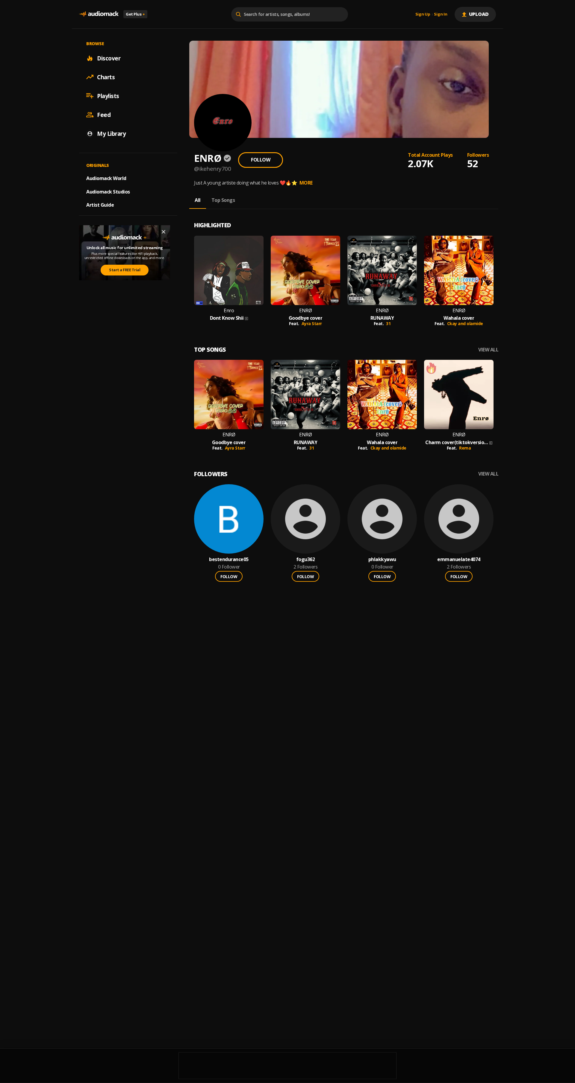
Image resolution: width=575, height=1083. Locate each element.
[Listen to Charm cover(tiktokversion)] (459, 394)
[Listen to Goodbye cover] (305, 270)
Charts (106, 77)
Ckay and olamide (465, 323)
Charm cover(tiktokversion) (456, 442)
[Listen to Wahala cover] (459, 270)
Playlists (108, 96)
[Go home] (99, 14)
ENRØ (305, 310)
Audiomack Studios (108, 191)
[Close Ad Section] (164, 232)
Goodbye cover (306, 318)
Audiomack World (106, 178)
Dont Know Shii (227, 318)
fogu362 (305, 559)
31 (388, 323)
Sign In (440, 14)
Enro (229, 310)
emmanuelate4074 (458, 559)
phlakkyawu (382, 559)
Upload (479, 14)
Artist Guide (100, 205)
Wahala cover (459, 318)
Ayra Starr (312, 323)
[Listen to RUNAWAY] (382, 270)
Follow (260, 159)
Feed (104, 114)
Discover (108, 58)
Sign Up (422, 14)
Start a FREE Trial (124, 269)
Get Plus (135, 14)
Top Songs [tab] (223, 200)
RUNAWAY (382, 318)
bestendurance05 (229, 559)
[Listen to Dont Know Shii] (229, 270)
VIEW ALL (488, 350)
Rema (465, 448)
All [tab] (198, 200)
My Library (111, 133)
